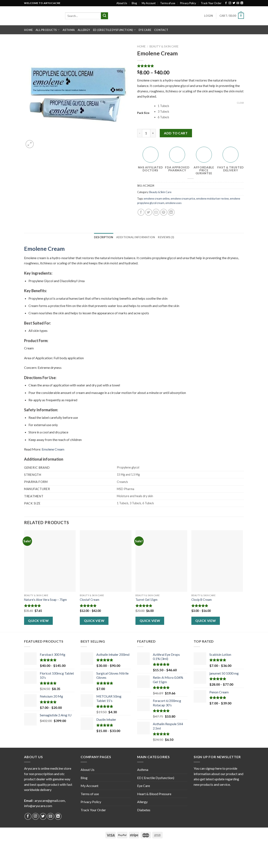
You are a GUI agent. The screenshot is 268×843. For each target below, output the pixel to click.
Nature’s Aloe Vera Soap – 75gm (45, 599)
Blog (134, 3)
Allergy (84, 30)
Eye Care (145, 30)
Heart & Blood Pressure (154, 794)
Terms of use (167, 3)
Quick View (38, 621)
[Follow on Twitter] (234, 3)
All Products (46, 30)
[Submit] (104, 15)
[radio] (201, 106)
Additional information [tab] (135, 237)
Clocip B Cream (201, 599)
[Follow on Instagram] (230, 3)
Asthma (69, 30)
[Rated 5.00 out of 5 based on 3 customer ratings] (190, 65)
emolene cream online (157, 198)
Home (28, 30)
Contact (161, 30)
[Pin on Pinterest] (163, 212)
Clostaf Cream (89, 599)
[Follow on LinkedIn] (242, 3)
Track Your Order (211, 3)
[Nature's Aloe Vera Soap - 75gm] (50, 561)
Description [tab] (103, 237)
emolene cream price (183, 198)
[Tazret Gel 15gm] (161, 561)
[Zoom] (30, 144)
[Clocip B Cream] (217, 561)
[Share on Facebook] (141, 212)
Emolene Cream (44, 248)
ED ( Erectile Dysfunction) (113, 30)
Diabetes (143, 810)
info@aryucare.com (38, 806)
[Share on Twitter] (148, 212)
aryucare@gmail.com (50, 800)
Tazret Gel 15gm (146, 599)
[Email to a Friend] (156, 212)
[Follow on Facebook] (226, 3)
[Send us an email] (238, 3)
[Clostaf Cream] (105, 561)
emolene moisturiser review (212, 198)
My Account (149, 3)
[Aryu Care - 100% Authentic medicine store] (41, 15)
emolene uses (173, 203)
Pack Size (143, 113)
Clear (240, 102)
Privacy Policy (188, 3)
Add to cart (176, 133)
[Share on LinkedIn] (171, 212)
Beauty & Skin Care (163, 46)
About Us (121, 3)
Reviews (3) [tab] (166, 237)
